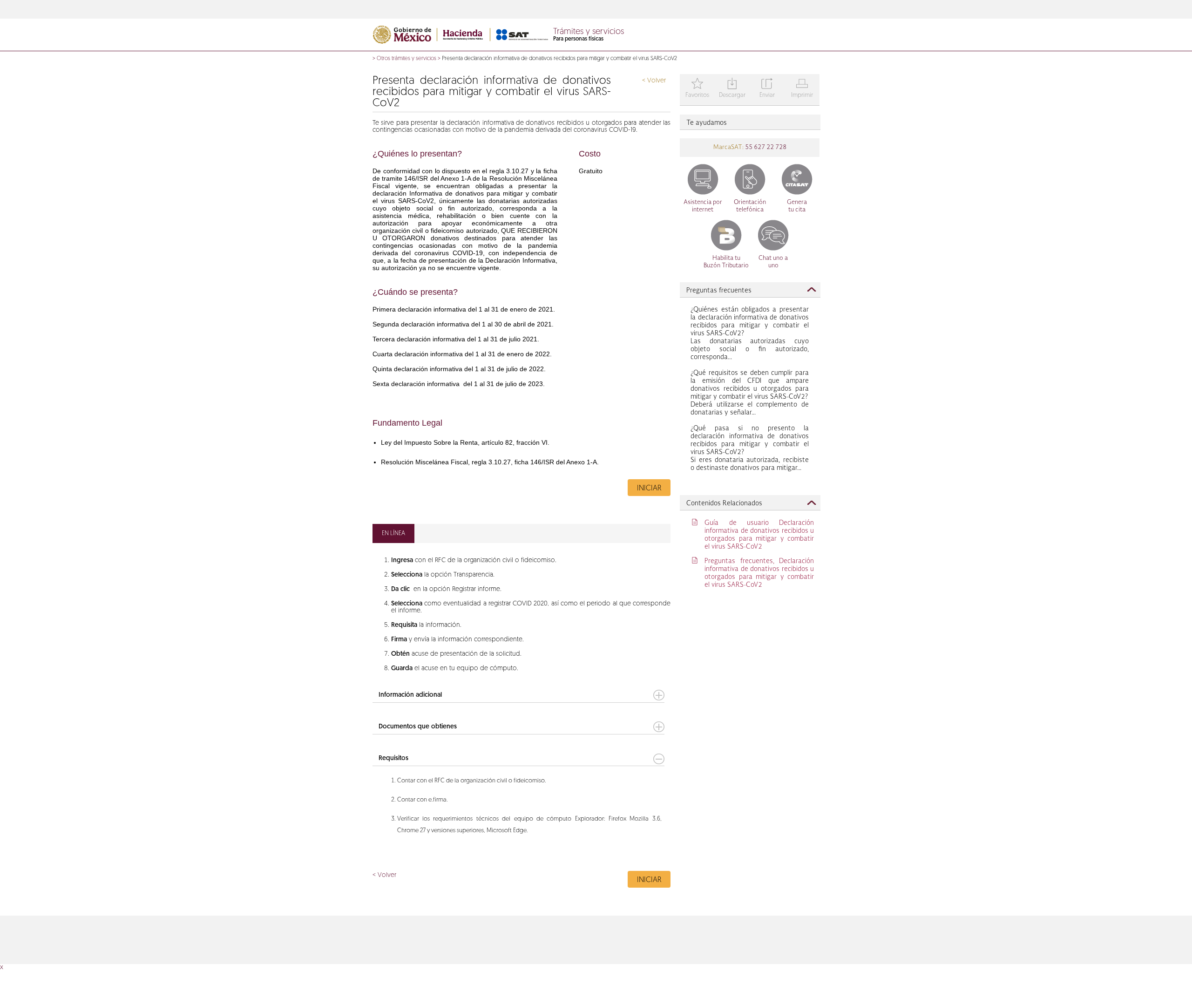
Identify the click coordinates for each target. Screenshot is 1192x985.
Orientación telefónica (750, 206)
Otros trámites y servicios (406, 58)
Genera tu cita (797, 206)
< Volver (654, 80)
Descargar (732, 88)
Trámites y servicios (588, 32)
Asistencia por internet (703, 206)
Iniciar (649, 488)
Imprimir (802, 88)
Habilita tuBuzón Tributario (726, 262)
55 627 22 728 (765, 147)
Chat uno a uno (773, 262)
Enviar (767, 88)
